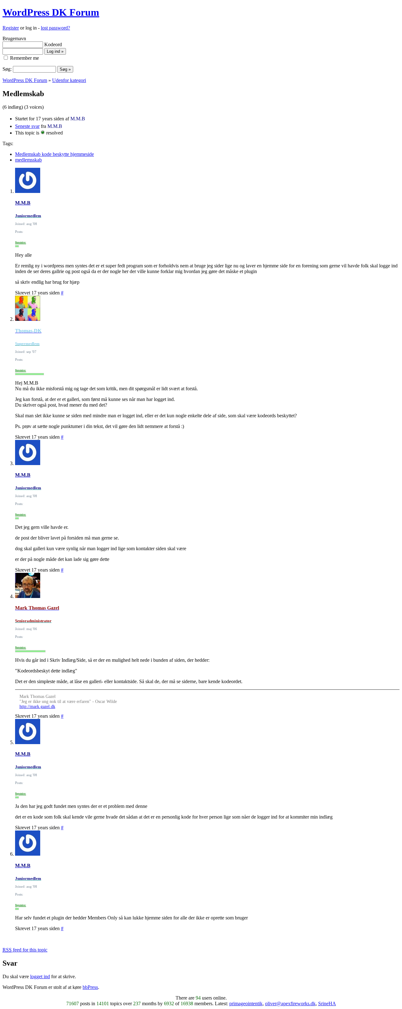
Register (11, 27)
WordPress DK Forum (51, 12)
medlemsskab (28, 159)
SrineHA (327, 1003)
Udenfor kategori (69, 80)
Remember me (24, 58)
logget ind (40, 976)
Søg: (7, 69)
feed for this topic (25, 949)
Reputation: (20, 242)
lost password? (55, 27)
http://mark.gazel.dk (37, 706)
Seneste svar (27, 126)
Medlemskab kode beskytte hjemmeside (54, 154)
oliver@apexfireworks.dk (290, 1003)
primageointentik (246, 1003)
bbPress (90, 987)
